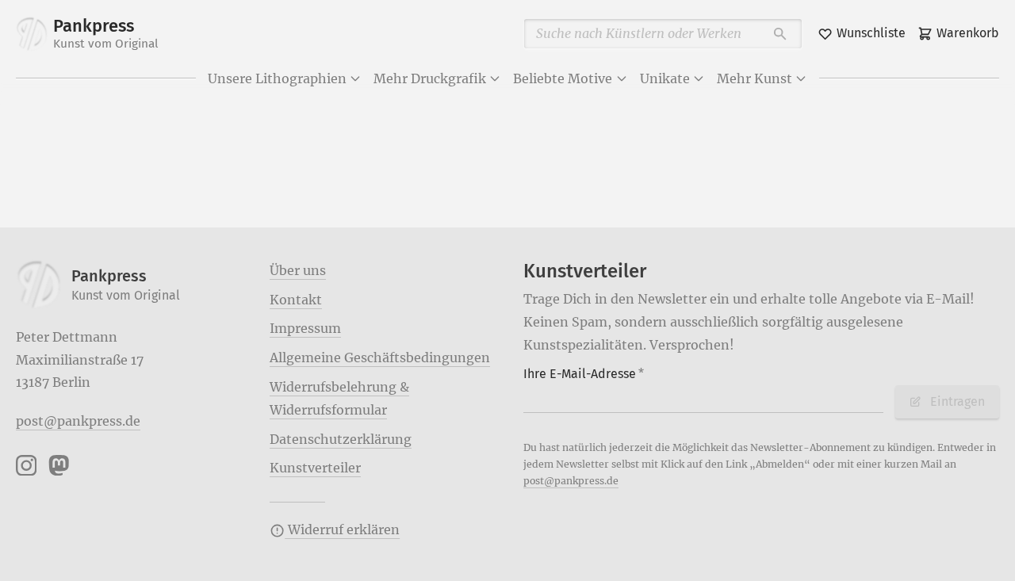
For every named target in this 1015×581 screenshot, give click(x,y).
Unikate (665, 78)
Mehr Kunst (754, 78)
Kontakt (296, 300)
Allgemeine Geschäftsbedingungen (380, 357)
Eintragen (957, 401)
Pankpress (106, 33)
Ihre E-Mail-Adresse (583, 373)
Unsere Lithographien (277, 78)
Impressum (305, 328)
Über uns (298, 270)
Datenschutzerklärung (341, 439)
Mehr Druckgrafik (429, 78)
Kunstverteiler (315, 468)
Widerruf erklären (342, 529)
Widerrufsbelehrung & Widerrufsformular (339, 398)
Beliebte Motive (562, 78)
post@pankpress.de (78, 421)
